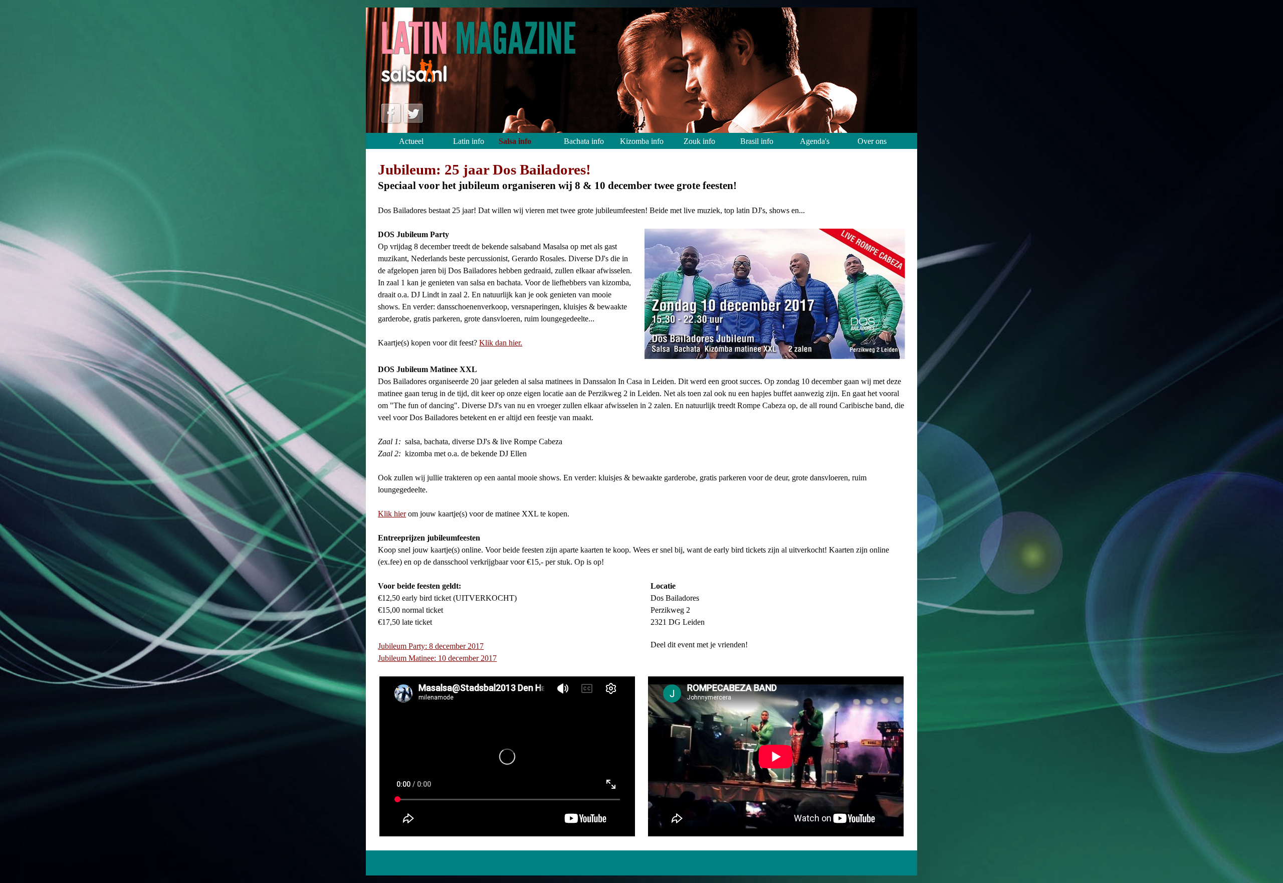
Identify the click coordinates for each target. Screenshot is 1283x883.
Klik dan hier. (500, 342)
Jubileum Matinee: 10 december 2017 (437, 658)
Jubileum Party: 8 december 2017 (431, 646)
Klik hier (392, 513)
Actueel (411, 141)
